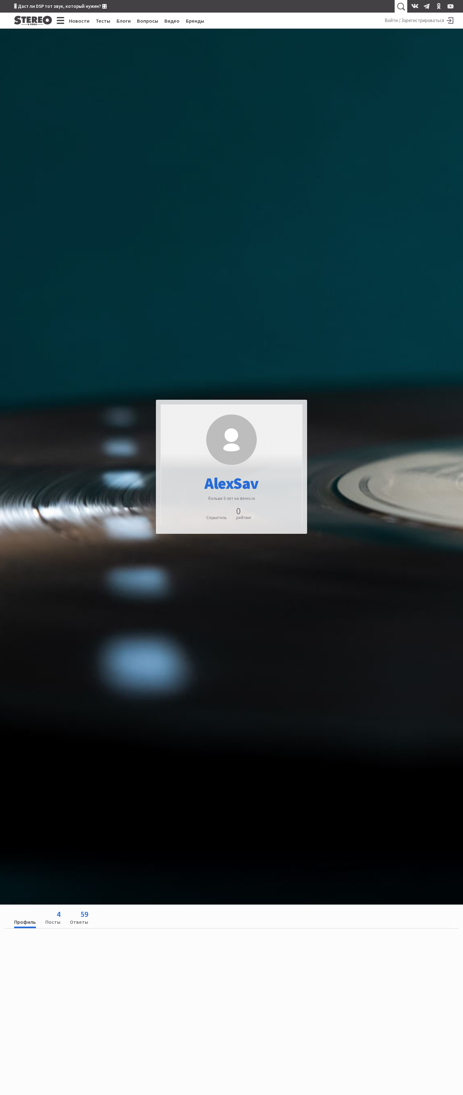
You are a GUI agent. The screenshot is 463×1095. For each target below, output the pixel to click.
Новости (79, 21)
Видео (172, 21)
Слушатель (216, 517)
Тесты (103, 21)
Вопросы (147, 21)
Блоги (124, 21)
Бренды (195, 21)
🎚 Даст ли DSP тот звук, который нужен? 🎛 (60, 6)
